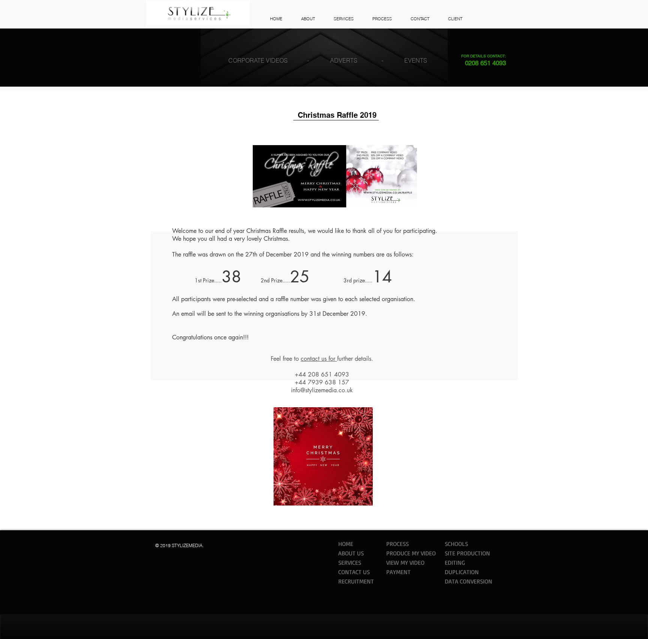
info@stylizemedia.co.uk (322, 390)
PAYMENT (398, 572)
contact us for (319, 359)
